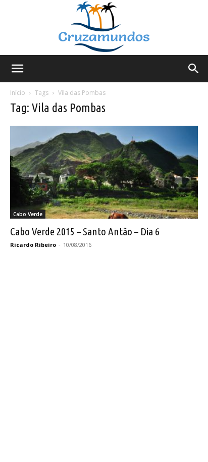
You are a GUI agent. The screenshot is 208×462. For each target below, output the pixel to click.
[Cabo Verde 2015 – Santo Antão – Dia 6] (104, 172)
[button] (17, 68)
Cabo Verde (27, 214)
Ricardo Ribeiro (33, 244)
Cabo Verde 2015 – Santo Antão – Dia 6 (85, 231)
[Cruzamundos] (104, 27)
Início (17, 92)
